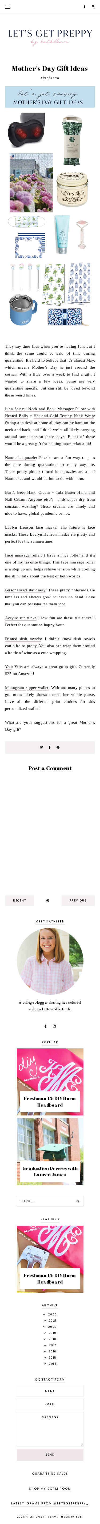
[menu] (7, 6)
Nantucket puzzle (20, 457)
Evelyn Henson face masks (31, 527)
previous (78, 901)
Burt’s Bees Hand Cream (27, 492)
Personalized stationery (25, 590)
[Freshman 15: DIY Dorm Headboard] (50, 1114)
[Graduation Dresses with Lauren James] (50, 1183)
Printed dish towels (23, 639)
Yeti (8, 667)
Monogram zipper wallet (27, 687)
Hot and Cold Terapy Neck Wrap (64, 416)
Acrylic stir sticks (21, 618)
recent (19, 901)
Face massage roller (23, 555)
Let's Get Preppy (43, 1516)
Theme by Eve (70, 1516)
